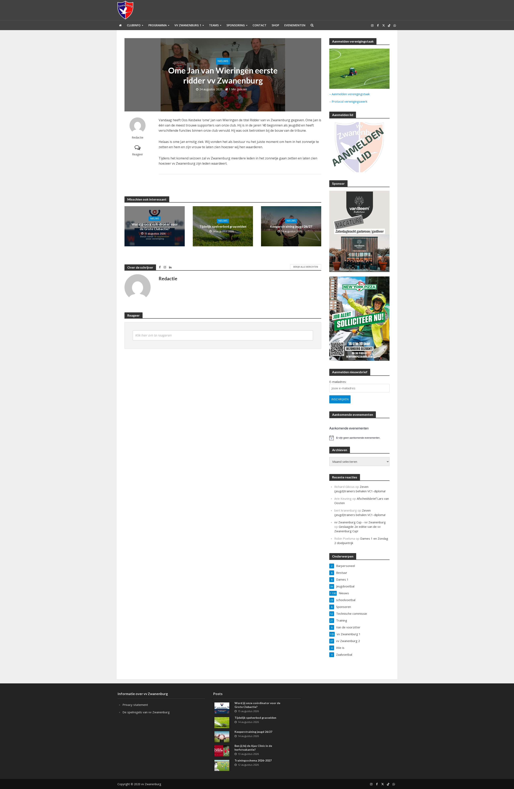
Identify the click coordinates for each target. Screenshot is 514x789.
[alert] (359, 437)
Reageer (137, 154)
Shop (275, 25)
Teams (214, 25)
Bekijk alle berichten (305, 266)
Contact (259, 25)
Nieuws (222, 61)
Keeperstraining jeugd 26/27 (291, 226)
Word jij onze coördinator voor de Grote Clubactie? (155, 226)
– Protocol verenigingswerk (348, 101)
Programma (157, 25)
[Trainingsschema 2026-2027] (221, 765)
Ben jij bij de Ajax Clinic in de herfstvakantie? (253, 747)
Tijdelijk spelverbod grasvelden (222, 226)
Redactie (137, 137)
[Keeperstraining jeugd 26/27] (221, 736)
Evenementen (294, 25)
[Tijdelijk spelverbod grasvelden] (221, 722)
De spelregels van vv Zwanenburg (146, 712)
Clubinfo (134, 25)
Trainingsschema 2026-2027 (253, 760)
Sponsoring (235, 25)
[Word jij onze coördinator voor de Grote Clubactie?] (221, 707)
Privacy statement (135, 705)
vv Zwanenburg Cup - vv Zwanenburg (360, 522)
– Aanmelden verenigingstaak (349, 94)
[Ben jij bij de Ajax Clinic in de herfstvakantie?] (221, 750)
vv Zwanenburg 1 (187, 25)
